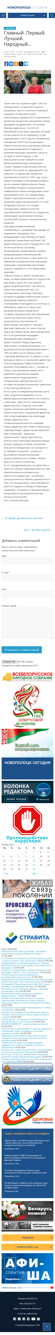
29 (26, 869)
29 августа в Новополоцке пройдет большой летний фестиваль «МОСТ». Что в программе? (26, 971)
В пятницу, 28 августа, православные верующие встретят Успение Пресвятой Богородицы (25, 1055)
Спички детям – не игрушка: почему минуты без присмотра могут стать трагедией (25, 1020)
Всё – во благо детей (38, 530)
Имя (5, 555)
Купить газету (27, 1247)
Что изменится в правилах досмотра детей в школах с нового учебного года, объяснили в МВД (27, 959)
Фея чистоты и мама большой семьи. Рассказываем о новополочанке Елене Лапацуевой (27, 1051)
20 (12, 865)
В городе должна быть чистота (22, 518)
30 (34, 869)
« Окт (5, 873)
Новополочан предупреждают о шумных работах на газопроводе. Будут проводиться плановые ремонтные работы (27, 1030)
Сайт (4, 589)
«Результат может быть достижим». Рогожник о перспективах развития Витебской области (24, 952)
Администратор (33, 52)
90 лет (23, 54)
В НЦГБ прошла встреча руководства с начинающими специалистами (20, 976)
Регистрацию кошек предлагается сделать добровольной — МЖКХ (22, 994)
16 (34, 861)
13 (12, 861)
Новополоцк (32, 54)
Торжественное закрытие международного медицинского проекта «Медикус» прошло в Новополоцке (23, 1045)
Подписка (28, 1237)
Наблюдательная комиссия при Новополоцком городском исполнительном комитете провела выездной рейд (24, 1038)
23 (34, 865)
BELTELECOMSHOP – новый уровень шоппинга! (25, 1024)
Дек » (35, 873)
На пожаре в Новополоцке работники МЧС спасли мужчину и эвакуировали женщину (26, 985)
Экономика (9, 28)
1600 (20, 52)
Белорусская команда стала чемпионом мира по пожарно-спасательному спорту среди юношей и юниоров (25, 1014)
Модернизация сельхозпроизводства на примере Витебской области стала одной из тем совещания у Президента (27, 965)
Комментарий (9, 605)
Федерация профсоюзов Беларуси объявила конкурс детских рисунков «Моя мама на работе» (27, 980)
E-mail (6, 572)
